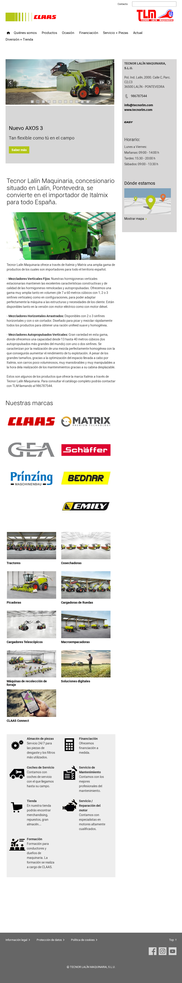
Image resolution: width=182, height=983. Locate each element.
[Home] (8, 33)
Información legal (16, 940)
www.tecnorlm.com (138, 110)
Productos (49, 33)
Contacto (123, 4)
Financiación (88, 33)
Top (171, 940)
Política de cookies (83, 940)
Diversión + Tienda (19, 39)
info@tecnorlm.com (138, 105)
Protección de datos (49, 940)
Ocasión (68, 33)
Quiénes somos (25, 33)
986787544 (139, 96)
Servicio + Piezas (115, 33)
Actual (137, 33)
